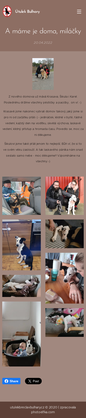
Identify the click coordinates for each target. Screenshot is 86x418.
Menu (79, 11)
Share (14, 381)
